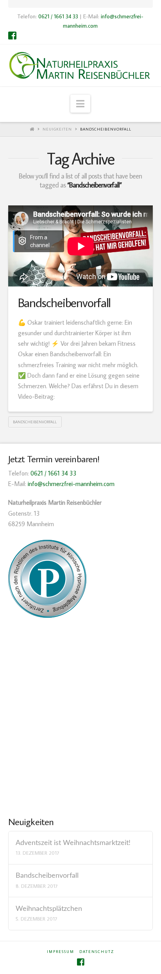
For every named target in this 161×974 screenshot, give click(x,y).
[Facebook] (12, 35)
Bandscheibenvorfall (105, 129)
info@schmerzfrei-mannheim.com (71, 484)
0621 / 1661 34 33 (58, 16)
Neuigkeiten (57, 129)
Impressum (60, 951)
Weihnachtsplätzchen (49, 908)
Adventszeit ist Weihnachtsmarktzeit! (73, 843)
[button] (80, 104)
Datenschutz (96, 951)
